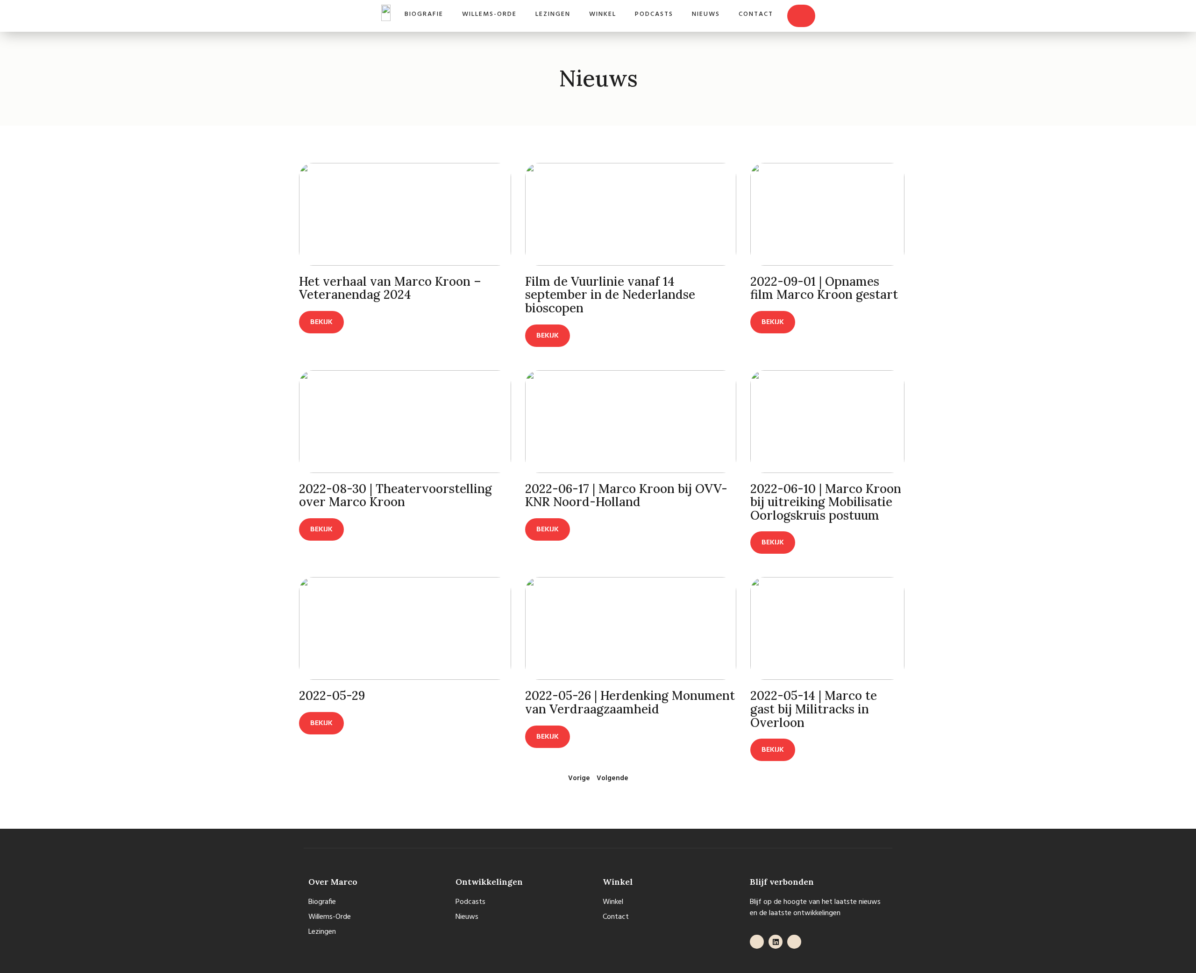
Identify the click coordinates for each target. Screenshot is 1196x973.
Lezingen (552, 14)
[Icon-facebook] (757, 942)
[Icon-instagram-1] (794, 942)
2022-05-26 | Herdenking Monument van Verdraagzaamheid (630, 702)
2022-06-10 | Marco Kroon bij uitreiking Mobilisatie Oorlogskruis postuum (825, 502)
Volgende (612, 778)
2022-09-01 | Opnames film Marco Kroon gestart (824, 288)
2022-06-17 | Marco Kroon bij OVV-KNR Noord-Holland (626, 495)
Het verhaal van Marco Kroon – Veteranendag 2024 (390, 288)
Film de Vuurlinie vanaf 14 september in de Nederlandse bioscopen (610, 295)
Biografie (424, 14)
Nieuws (706, 14)
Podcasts (654, 14)
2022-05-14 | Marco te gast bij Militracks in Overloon (813, 709)
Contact (756, 14)
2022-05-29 (332, 695)
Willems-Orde (489, 14)
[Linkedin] (776, 942)
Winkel (602, 14)
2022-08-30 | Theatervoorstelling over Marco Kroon (395, 495)
